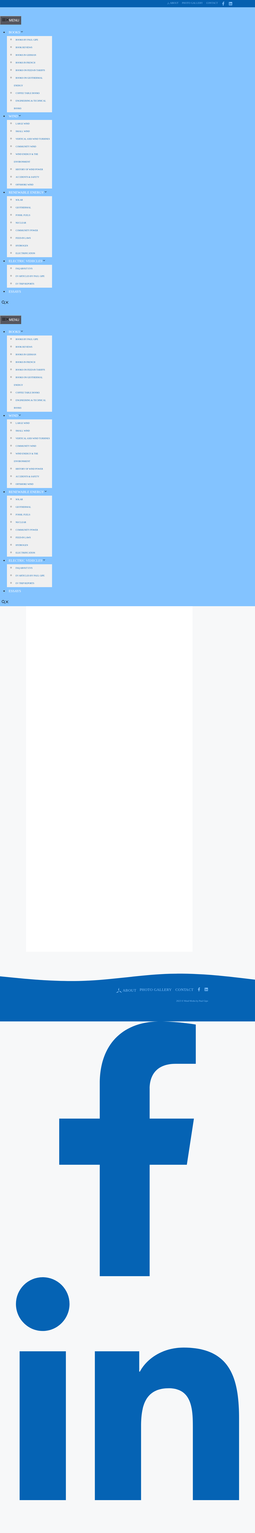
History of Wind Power (29, 169)
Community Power (27, 230)
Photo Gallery (192, 3)
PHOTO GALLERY (156, 989)
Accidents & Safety (27, 177)
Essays (15, 291)
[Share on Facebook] (127, 1275)
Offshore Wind (24, 184)
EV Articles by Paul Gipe (30, 276)
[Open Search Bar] (5, 303)
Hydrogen (22, 245)
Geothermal (23, 207)
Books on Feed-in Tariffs (30, 70)
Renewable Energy (26, 192)
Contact (212, 3)
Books (14, 32)
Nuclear (21, 222)
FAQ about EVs (24, 268)
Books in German (26, 55)
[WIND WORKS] (6, 14)
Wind (13, 116)
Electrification (25, 253)
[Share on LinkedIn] (127, 1530)
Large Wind (22, 123)
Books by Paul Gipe (27, 39)
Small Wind (23, 131)
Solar (19, 200)
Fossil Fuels (23, 215)
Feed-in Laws (23, 238)
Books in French (25, 62)
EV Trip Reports (25, 283)
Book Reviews (24, 47)
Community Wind (26, 146)
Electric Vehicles (25, 261)
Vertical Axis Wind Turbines (33, 139)
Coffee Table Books (28, 93)
